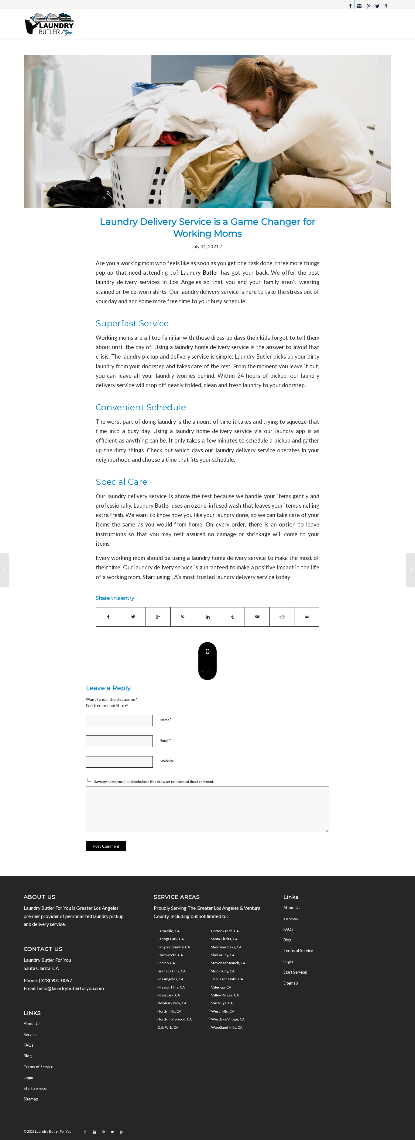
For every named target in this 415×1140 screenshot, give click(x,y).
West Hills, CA (222, 1011)
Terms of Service (38, 1066)
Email (165, 740)
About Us (32, 1023)
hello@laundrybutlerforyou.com (70, 988)
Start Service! (36, 1088)
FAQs (28, 1045)
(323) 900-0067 (55, 980)
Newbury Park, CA (172, 1003)
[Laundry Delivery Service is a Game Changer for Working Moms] (207, 131)
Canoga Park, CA (170, 939)
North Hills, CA (169, 1011)
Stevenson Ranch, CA (228, 963)
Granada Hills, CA (171, 971)
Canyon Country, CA (173, 947)
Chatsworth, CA (170, 955)
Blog (28, 1055)
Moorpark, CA (168, 995)
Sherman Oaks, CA (226, 947)
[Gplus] (386, 6)
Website (167, 761)
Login (28, 1077)
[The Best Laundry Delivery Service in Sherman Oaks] (410, 570)
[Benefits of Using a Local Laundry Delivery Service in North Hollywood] (4, 570)
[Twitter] (377, 6)
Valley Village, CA (225, 995)
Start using (156, 577)
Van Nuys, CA (222, 1003)
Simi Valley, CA (223, 955)
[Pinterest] (368, 6)
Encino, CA (166, 963)
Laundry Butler (199, 272)
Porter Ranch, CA (225, 931)
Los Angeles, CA (170, 979)
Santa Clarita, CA (224, 939)
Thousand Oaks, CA (227, 979)
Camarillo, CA (168, 931)
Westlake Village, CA (228, 1019)
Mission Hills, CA (171, 987)
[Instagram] (359, 6)
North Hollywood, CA (174, 1019)
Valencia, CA (221, 987)
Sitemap (31, 1099)
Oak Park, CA (167, 1027)
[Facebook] (350, 6)
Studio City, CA (223, 971)
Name (165, 719)
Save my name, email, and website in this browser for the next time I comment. (154, 782)
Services (31, 1034)
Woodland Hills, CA (226, 1027)
